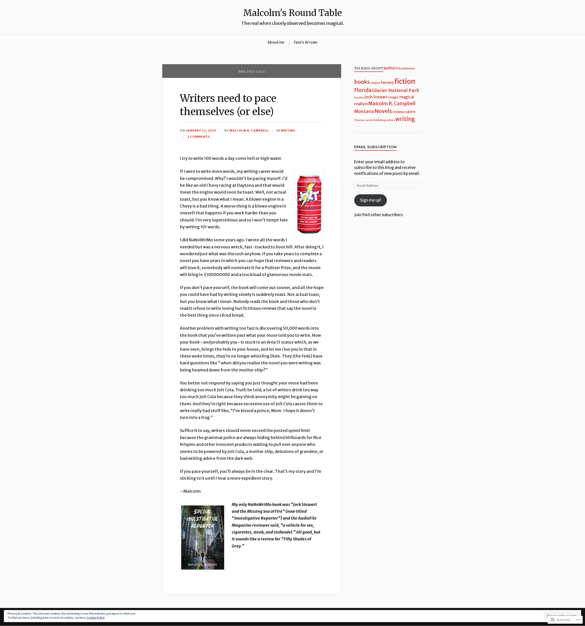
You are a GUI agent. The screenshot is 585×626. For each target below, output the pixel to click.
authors (390, 68)
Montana (364, 111)
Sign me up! (370, 200)
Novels (383, 111)
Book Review (406, 68)
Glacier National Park (395, 90)
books (362, 82)
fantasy (387, 82)
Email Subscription (375, 147)
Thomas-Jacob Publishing (370, 120)
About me (276, 42)
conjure (375, 82)
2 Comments (198, 136)
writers (391, 120)
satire (410, 112)
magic (393, 97)
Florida (362, 90)
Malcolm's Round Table (292, 12)
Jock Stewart (376, 97)
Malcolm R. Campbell (249, 130)
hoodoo (359, 97)
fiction (404, 81)
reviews (399, 112)
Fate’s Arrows (305, 42)
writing (288, 130)
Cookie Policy (96, 617)
